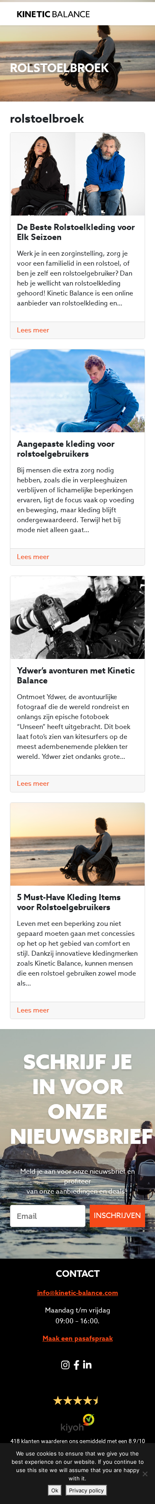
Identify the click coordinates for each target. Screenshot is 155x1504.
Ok (54, 1490)
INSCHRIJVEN (117, 1215)
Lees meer (33, 330)
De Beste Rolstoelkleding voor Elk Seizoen (76, 232)
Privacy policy (86, 1490)
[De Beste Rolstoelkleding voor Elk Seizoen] (77, 174)
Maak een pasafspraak (78, 1338)
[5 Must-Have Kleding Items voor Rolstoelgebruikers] (77, 844)
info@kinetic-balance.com (77, 1292)
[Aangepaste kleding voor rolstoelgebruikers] (77, 390)
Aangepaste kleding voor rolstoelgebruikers (65, 448)
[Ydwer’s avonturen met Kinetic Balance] (77, 617)
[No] (145, 1474)
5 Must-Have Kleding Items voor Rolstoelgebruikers (69, 902)
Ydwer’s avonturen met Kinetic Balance (76, 675)
